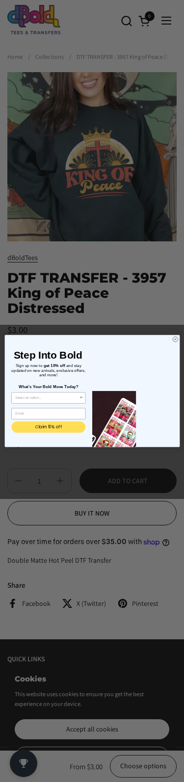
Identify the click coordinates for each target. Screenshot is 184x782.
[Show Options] (81, 397)
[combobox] (47, 397)
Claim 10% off (48, 426)
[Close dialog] (175, 339)
